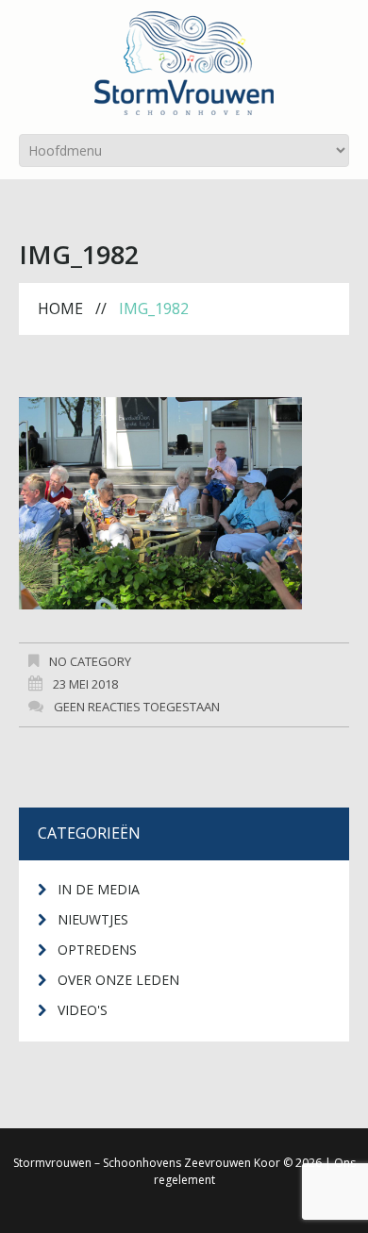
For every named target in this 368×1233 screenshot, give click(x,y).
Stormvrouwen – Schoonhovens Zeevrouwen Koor (146, 1163)
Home (60, 308)
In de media (99, 889)
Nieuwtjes (93, 919)
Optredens (97, 949)
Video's (83, 1010)
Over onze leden (118, 980)
